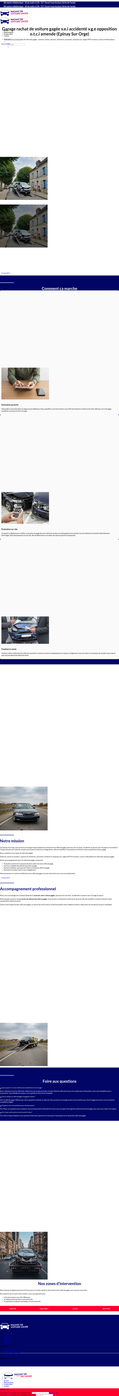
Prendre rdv (7, 1342)
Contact (6, 36)
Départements (8, 32)
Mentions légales (9, 1350)
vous (9, 1393)
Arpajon (75, 1308)
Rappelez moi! (53, 1393)
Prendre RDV (8, 34)
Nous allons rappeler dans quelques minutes (16, 1393)
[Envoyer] (4, 41)
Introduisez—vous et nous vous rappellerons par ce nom (18, 1395)
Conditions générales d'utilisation (14, 1352)
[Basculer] (0, 1088)
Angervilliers (44, 1308)
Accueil (6, 1337)
